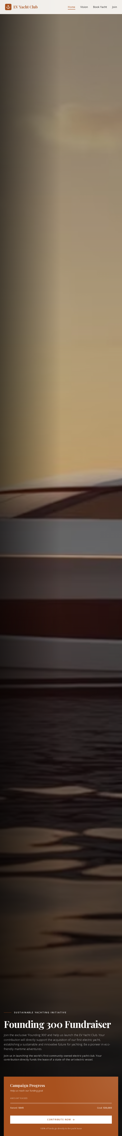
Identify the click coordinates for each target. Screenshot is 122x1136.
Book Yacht (100, 7)
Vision (84, 7)
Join (114, 7)
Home (71, 7)
